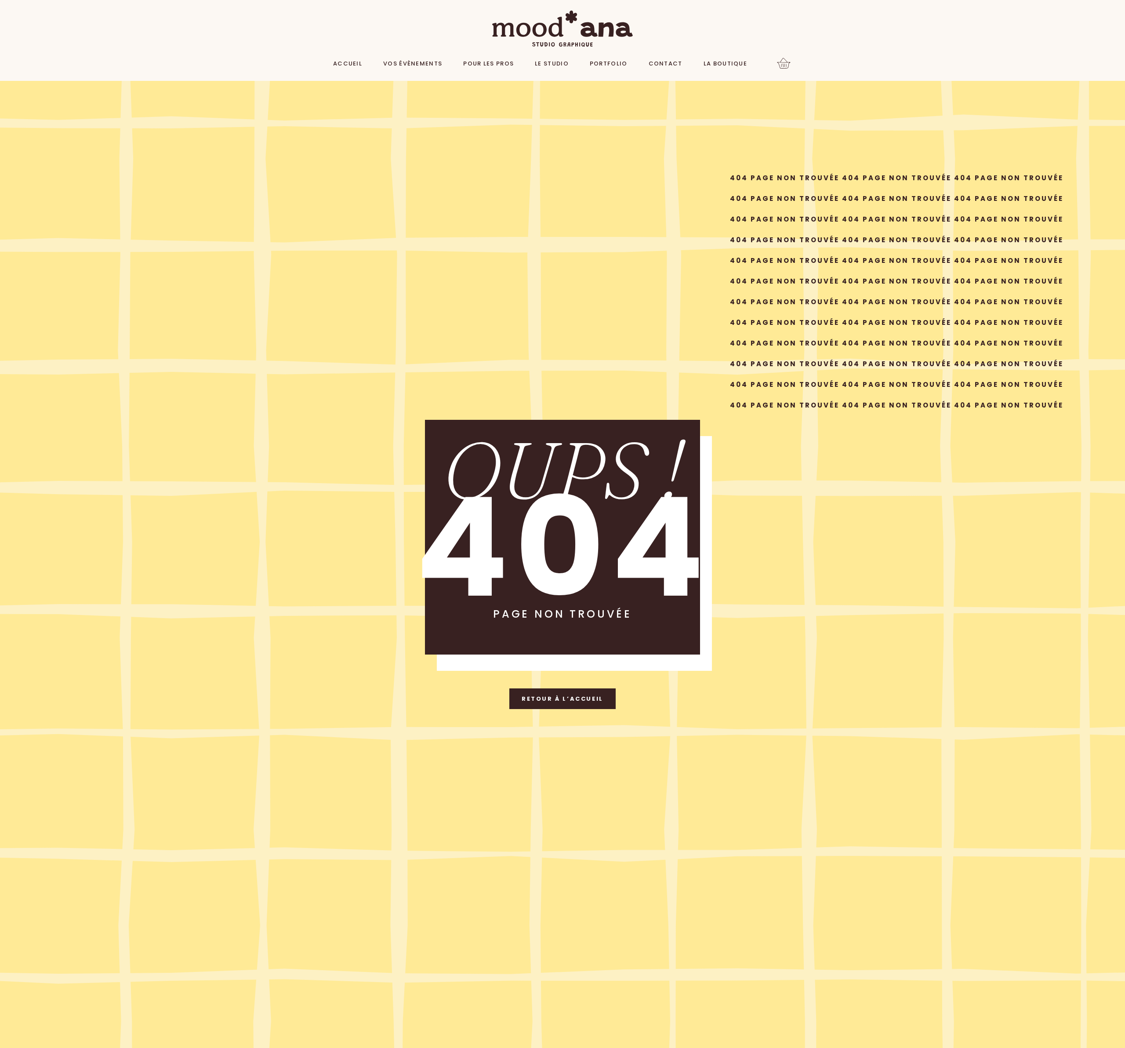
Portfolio (609, 63)
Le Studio (552, 63)
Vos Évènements (412, 63)
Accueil (347, 63)
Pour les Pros (488, 63)
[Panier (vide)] (783, 63)
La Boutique (725, 63)
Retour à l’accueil (562, 699)
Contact (665, 63)
